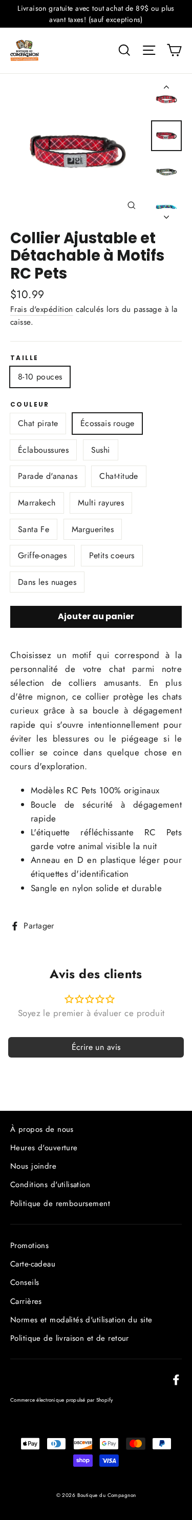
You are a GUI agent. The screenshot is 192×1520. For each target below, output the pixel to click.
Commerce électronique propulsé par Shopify (61, 1400)
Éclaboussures (43, 450)
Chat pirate (38, 423)
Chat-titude (118, 476)
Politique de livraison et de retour (69, 1338)
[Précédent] (166, 89)
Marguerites (93, 529)
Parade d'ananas (47, 476)
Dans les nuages (47, 582)
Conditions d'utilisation (50, 1184)
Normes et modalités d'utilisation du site (81, 1319)
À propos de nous (42, 1129)
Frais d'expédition (41, 309)
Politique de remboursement (60, 1203)
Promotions (29, 1245)
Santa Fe (33, 529)
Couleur (30, 404)
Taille (24, 358)
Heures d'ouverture (44, 1147)
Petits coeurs (112, 555)
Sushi (100, 450)
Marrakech (37, 503)
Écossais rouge (107, 423)
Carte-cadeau (32, 1264)
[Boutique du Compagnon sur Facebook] (176, 1379)
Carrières (26, 1301)
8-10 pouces (40, 377)
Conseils (24, 1282)
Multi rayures (101, 503)
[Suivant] (166, 214)
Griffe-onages (42, 555)
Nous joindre (33, 1166)
